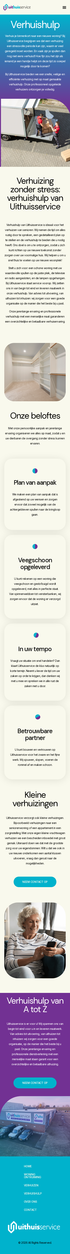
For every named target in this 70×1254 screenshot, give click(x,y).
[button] (64, 7)
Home (28, 1166)
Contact (30, 1210)
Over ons (30, 1201)
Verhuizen (31, 1185)
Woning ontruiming (32, 1176)
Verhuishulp (33, 1193)
